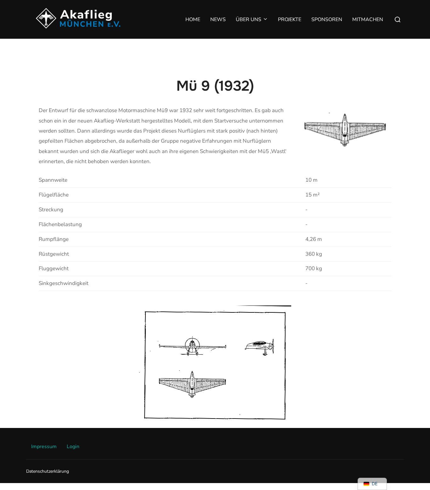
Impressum (44, 446)
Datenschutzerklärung (47, 471)
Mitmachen (367, 19)
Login (73, 446)
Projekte (289, 19)
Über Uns (248, 19)
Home (192, 19)
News (218, 19)
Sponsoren (326, 19)
